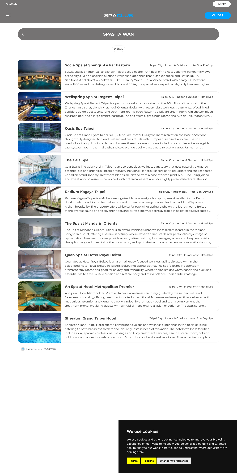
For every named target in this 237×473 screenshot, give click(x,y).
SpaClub (11, 4)
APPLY (222, 3)
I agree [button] (134, 460)
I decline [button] (149, 460)
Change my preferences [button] (174, 460)
